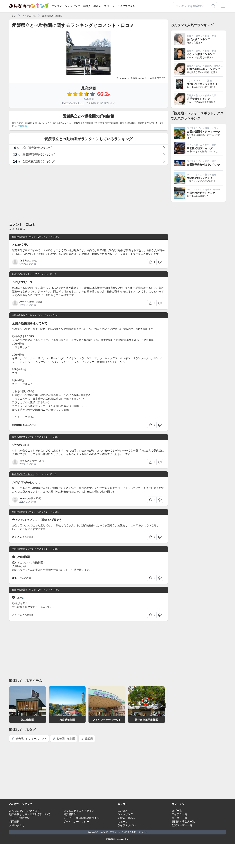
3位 (21, 501)
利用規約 (14, 821)
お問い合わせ (17, 825)
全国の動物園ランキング (24, 236)
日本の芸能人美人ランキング (203, 69)
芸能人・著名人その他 (216, 65)
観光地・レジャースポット (31, 738)
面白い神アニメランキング (202, 83)
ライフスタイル (126, 6)
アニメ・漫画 (205, 80)
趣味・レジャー (212, 128)
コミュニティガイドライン (78, 810)
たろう (23, 260)
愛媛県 (88, 738)
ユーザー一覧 (179, 817)
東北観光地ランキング (200, 148)
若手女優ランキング (198, 98)
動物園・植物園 (65, 738)
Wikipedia (23, 126)
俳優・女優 (210, 36)
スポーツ (109, 6)
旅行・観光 (210, 145)
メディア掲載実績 (19, 817)
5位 (21, 264)
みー (22, 301)
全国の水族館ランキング (201, 192)
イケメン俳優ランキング (201, 54)
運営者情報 (69, 814)
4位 (21, 305)
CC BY (161, 78)
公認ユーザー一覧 (182, 825)
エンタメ (57, 6)
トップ (12, 16)
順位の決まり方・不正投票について (29, 814)
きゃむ (23, 460)
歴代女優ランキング (198, 39)
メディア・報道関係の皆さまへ (81, 817)
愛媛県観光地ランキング (24, 437)
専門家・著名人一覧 (183, 821)
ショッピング (72, 6)
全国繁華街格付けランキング (203, 164)
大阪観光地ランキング (200, 177)
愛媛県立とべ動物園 (52, 16)
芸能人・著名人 (92, 6)
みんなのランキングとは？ (24, 810)
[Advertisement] (88, 193)
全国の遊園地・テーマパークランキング (210, 131)
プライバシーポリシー (76, 821)
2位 (21, 464)
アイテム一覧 (29, 16)
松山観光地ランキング (73, 103)
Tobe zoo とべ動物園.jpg (129, 78)
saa (21, 498)
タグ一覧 (177, 810)
